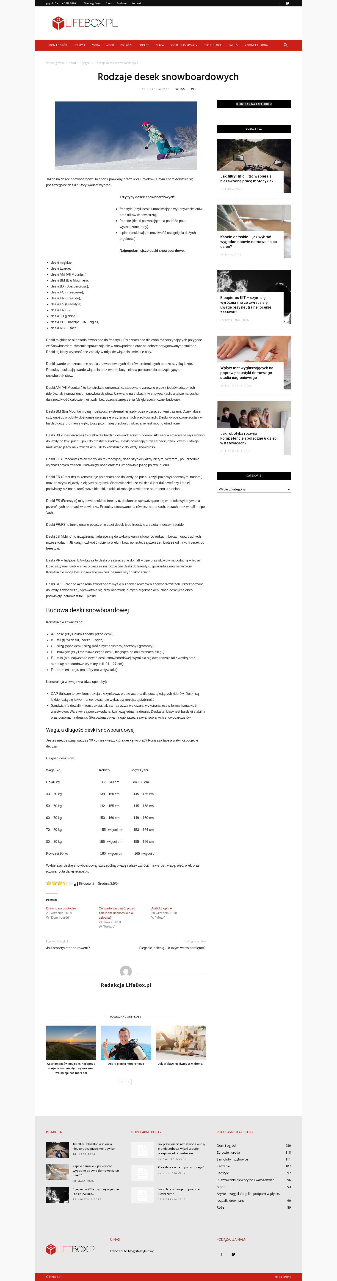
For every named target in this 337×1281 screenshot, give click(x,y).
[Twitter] (287, 3)
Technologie (213, 45)
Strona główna (92, 3)
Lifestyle (80, 45)
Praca (159, 45)
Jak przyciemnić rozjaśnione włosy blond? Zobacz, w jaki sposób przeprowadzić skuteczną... (181, 1149)
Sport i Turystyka (182, 45)
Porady (144, 45)
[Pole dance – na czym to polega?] (142, 1173)
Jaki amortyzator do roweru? (68, 948)
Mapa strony (283, 1277)
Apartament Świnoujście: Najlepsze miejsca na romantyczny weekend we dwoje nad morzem (71, 1068)
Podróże (126, 45)
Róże (220, 1207)
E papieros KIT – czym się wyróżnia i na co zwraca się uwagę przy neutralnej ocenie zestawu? (245, 304)
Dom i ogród (58, 45)
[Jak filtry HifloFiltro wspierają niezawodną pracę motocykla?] (254, 166)
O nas (108, 3)
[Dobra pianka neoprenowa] (126, 1043)
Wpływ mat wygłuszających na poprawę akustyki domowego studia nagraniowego (246, 373)
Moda (96, 45)
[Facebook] (279, 3)
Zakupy (233, 45)
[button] (285, 45)
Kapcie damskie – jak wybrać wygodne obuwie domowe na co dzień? (248, 242)
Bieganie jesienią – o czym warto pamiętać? (172, 948)
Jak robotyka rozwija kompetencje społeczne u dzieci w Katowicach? (249, 438)
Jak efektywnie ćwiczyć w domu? (180, 1063)
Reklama (122, 3)
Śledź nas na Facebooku (254, 104)
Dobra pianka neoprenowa (126, 1063)
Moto (110, 45)
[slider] (60, 883)
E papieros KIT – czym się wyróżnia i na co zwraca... (96, 1192)
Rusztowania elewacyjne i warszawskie (245, 1180)
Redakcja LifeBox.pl (126, 984)
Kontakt (136, 3)
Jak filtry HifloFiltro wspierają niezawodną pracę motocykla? (246, 178)
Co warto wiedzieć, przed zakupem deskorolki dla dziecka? (117, 912)
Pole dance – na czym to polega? (181, 1167)
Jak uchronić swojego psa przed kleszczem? (180, 1192)
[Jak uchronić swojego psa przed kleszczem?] (142, 1195)
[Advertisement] (207, 23)
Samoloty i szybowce (232, 1159)
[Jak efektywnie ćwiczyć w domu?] (181, 1043)
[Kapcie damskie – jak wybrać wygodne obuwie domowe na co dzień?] (57, 1172)
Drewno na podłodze (61, 908)
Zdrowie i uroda (256, 45)
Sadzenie (223, 1166)
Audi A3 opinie (161, 908)
